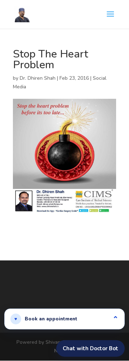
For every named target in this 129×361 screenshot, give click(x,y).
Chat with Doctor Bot (90, 348)
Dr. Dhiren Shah (38, 78)
